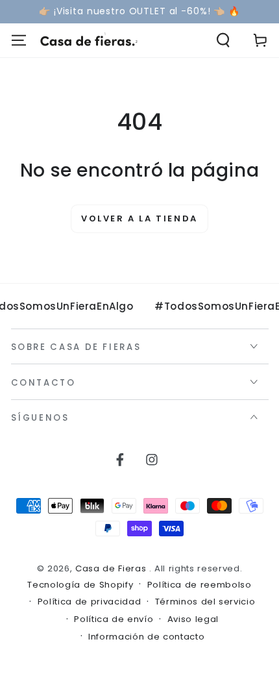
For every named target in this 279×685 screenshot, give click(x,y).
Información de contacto (146, 637)
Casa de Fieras (112, 568)
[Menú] (18, 41)
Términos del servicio (205, 602)
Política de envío (113, 619)
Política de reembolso (199, 585)
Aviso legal (193, 619)
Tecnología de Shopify (80, 585)
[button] (223, 41)
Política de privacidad (89, 602)
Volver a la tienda (139, 218)
